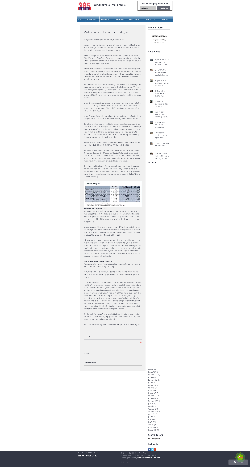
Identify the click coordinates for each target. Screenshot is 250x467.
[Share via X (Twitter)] (89, 336)
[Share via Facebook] (85, 336)
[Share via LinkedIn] (94, 336)
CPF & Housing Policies (154, 438)
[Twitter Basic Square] (152, 449)
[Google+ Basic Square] (155, 449)
